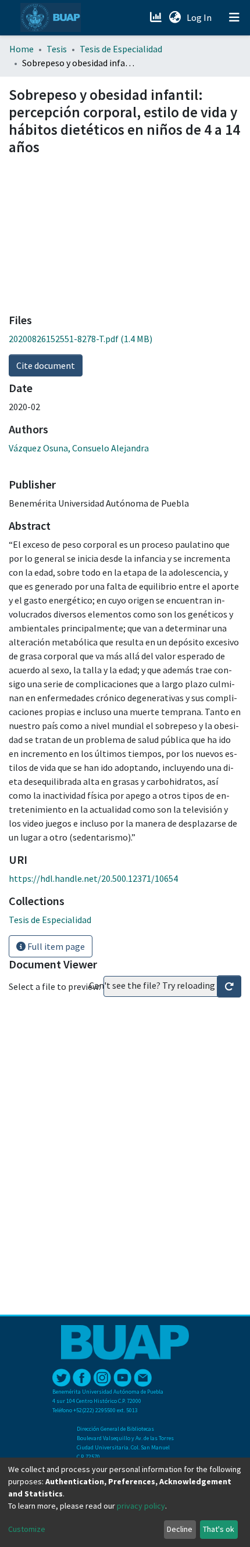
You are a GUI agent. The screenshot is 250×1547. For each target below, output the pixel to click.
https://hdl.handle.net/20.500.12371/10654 (93, 878)
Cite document (45, 365)
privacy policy (141, 1506)
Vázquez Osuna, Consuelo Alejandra (79, 448)
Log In (200, 17)
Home (21, 49)
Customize (26, 1529)
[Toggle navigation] (234, 17)
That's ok (218, 1529)
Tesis (57, 49)
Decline (179, 1529)
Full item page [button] (55, 946)
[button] (174, 17)
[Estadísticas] (156, 17)
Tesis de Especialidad (121, 49)
